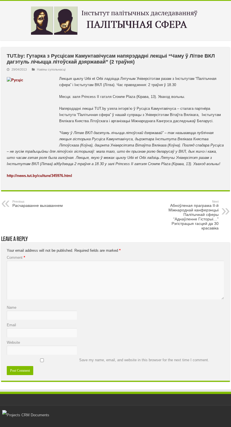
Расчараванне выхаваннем (37, 204)
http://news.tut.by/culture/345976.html (39, 176)
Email (11, 325)
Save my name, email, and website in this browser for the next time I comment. (144, 360)
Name (11, 307)
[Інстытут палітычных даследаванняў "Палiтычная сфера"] (115, 19)
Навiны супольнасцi (51, 69)
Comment (16, 257)
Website (13, 342)
